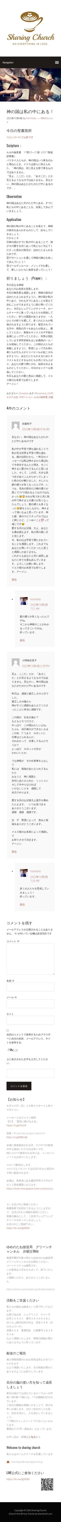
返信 (14, 579)
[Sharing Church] (30, 46)
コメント (13, 941)
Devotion (23, 393)
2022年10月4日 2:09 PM (35, 665)
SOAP (50, 393)
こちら (32, 1436)
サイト (10, 1014)
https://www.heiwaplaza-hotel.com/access (30, 1188)
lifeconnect (40, 393)
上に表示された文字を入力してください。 (27, 1061)
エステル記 (12, 397)
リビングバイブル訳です (20, 137)
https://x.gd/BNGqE (17, 1137)
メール (12, 997)
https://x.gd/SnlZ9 (16, 1125)
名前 (10, 980)
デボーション (26, 397)
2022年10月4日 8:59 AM (35, 429)
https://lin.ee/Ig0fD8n (18, 1228)
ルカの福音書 (40, 397)
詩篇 (51, 397)
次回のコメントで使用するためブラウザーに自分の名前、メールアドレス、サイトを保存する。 (28, 1038)
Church (12, 1513)
